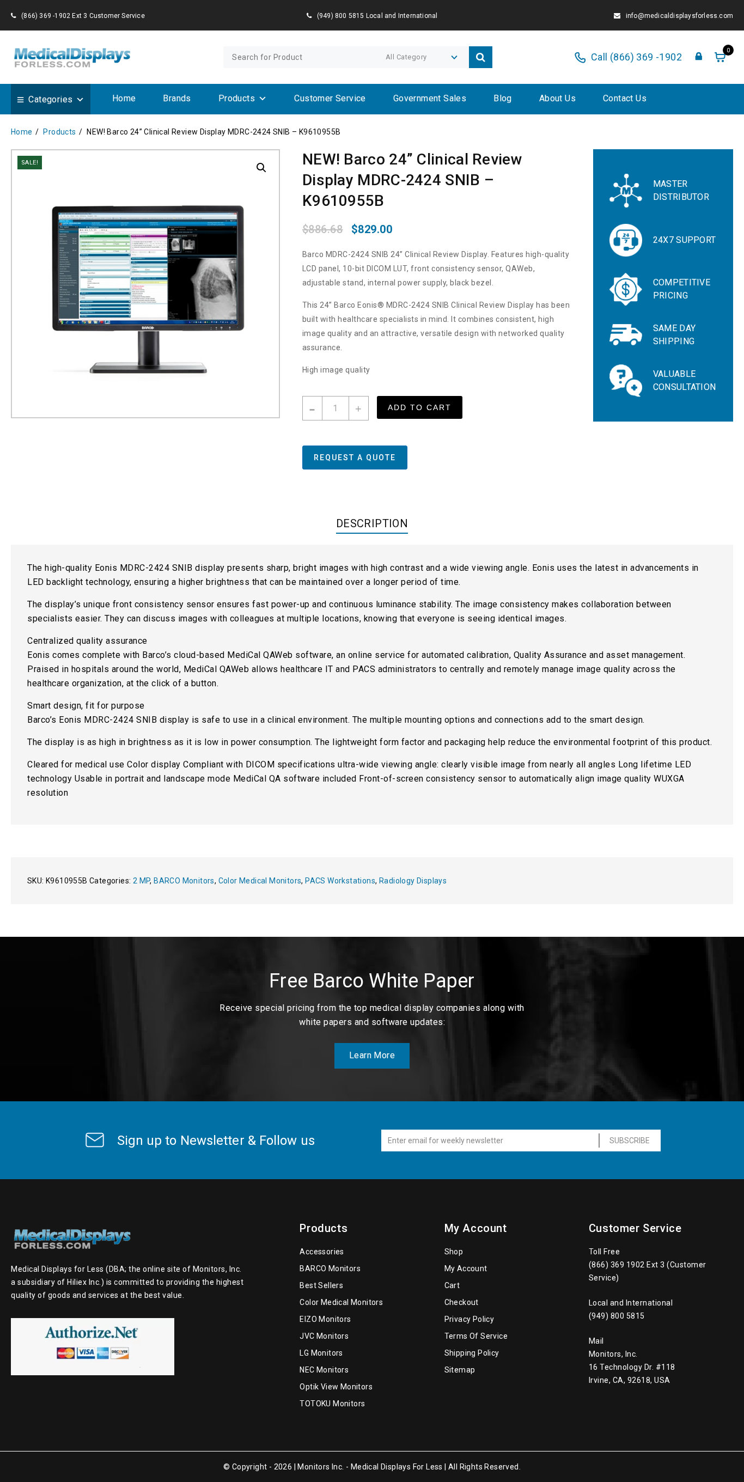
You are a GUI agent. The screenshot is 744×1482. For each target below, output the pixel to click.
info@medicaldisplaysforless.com (679, 16)
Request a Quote (355, 457)
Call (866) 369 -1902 (636, 57)
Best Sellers (321, 1285)
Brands (177, 98)
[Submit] (480, 57)
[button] (261, 168)
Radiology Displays (413, 880)
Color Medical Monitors (260, 880)
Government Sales (429, 98)
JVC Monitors (324, 1336)
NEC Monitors (324, 1369)
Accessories (322, 1251)
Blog (502, 98)
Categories (50, 99)
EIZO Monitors (325, 1319)
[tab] (372, 525)
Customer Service (329, 98)
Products (236, 98)
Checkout (461, 1302)
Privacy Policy (469, 1319)
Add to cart (420, 407)
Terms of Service (476, 1336)
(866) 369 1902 (618, 1264)
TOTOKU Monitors (332, 1403)
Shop (454, 1251)
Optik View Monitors (336, 1386)
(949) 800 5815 (617, 1316)
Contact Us (625, 98)
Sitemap (459, 1369)
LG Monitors (321, 1353)
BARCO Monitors (184, 880)
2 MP (141, 880)
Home (124, 98)
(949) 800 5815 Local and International (377, 16)
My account (465, 1268)
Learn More (372, 1055)
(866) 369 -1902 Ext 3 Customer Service (83, 16)
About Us (557, 98)
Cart (452, 1285)
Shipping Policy (471, 1353)
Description (372, 523)
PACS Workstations (340, 880)
